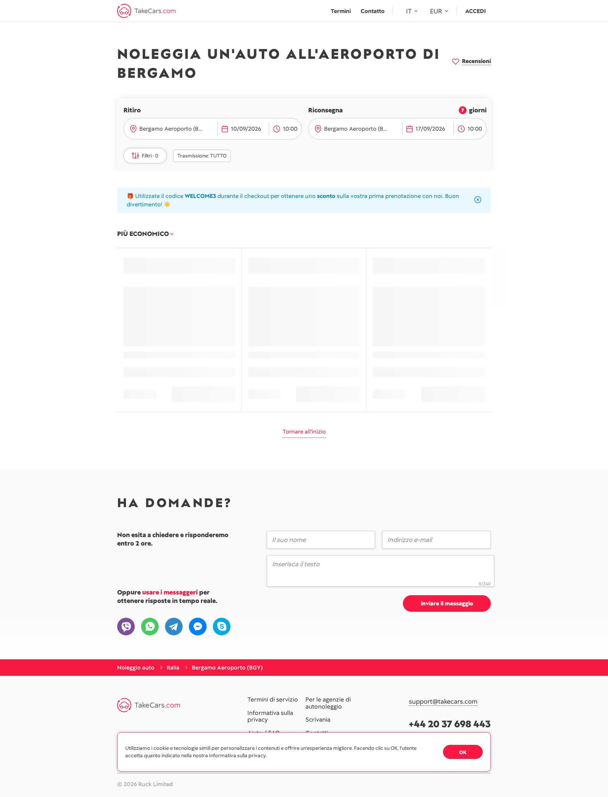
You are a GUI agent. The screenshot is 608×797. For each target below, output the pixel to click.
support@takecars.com (443, 701)
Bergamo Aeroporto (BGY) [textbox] (173, 128)
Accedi (475, 11)
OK (463, 752)
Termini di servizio (272, 699)
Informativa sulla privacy (270, 716)
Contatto (373, 11)
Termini (341, 11)
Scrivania (317, 719)
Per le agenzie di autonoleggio (328, 703)
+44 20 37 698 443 (450, 724)
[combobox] (177, 129)
